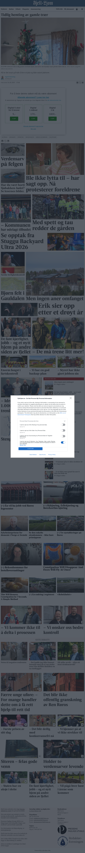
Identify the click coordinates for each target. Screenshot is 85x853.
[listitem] (42, 421)
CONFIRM (30, 448)
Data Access (42, 454)
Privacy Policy (52, 454)
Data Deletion (33, 454)
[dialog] (42, 426)
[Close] (71, 398)
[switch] (63, 425)
